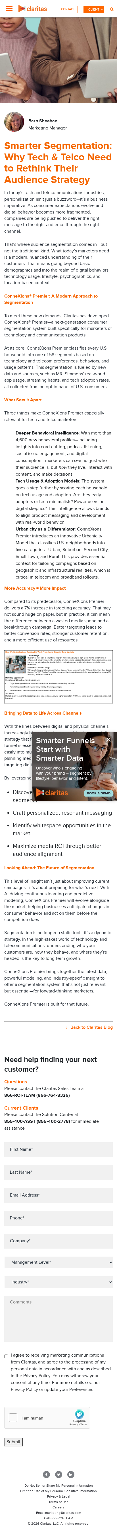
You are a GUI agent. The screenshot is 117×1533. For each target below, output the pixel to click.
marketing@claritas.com (63, 1512)
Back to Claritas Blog (91, 1027)
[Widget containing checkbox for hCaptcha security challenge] (47, 1418)
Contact (68, 9)
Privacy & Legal (58, 1496)
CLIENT (93, 9)
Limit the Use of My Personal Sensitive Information (58, 1491)
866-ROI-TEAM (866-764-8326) (37, 1095)
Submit (13, 1442)
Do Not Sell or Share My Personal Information (58, 1485)
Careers (58, 1507)
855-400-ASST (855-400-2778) (37, 1121)
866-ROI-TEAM (62, 1518)
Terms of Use (58, 1502)
